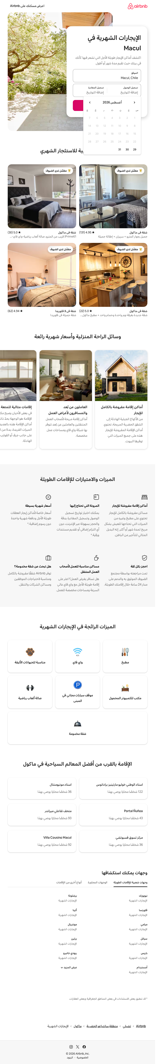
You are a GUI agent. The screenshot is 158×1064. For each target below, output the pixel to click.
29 (134, 149)
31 (119, 149)
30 (127, 149)
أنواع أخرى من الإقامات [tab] (69, 882)
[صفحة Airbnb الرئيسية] (137, 6)
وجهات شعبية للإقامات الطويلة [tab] (130, 882)
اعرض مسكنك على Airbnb (27, 6)
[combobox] (107, 78)
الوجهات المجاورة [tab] (97, 882)
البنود (70, 1057)
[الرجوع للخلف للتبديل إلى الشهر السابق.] (134, 102)
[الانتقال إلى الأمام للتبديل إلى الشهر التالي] (90, 102)
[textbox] (124, 92)
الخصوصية (82, 1057)
